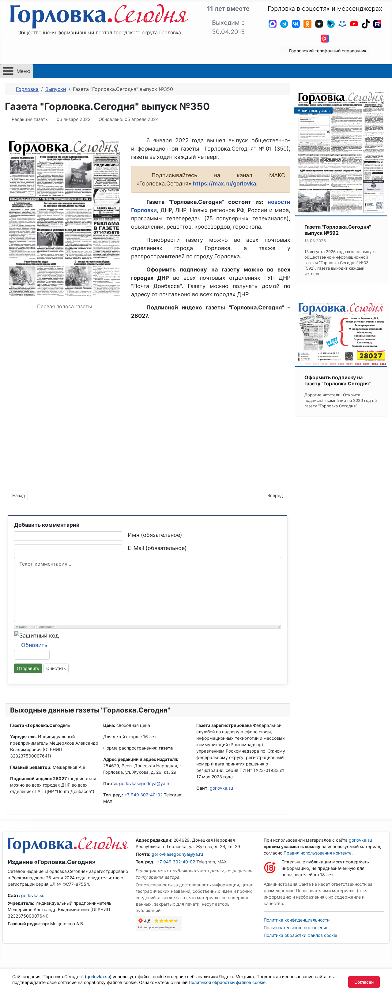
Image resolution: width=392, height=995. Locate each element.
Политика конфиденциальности (297, 919)
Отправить (28, 668)
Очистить (56, 668)
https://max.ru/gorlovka (224, 183)
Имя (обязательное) (155, 535)
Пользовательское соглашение (296, 927)
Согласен (364, 982)
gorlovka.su (221, 788)
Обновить (34, 645)
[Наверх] (381, 983)
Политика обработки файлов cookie (300, 935)
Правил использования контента (318, 852)
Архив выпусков (314, 110)
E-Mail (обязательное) (157, 548)
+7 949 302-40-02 (143, 794)
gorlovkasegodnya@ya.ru (145, 783)
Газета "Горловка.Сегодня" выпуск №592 (337, 230)
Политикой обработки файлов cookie (227, 982)
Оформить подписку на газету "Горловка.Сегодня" (337, 380)
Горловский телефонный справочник (327, 50)
